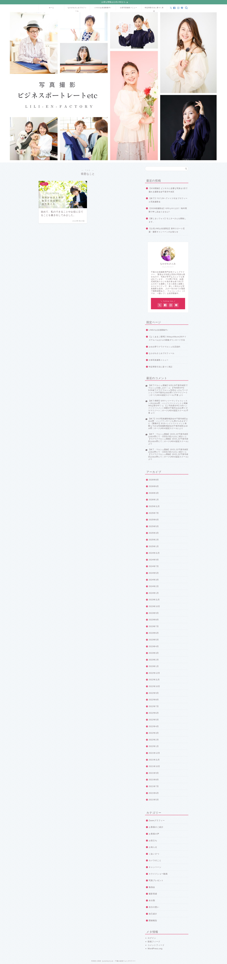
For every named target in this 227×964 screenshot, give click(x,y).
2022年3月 (154, 733)
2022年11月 (154, 679)
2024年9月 (154, 560)
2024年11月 (154, 553)
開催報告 (153, 920)
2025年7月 (154, 513)
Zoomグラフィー (157, 820)
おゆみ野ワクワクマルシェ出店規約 (164, 347)
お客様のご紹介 (156, 827)
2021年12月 (154, 753)
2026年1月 (154, 499)
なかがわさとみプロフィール (77, 9)
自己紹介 (153, 914)
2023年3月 (154, 653)
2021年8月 (154, 779)
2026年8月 (154, 480)
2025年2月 (154, 540)
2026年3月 (154, 493)
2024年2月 (154, 586)
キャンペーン (155, 867)
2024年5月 (154, 573)
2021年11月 (154, 760)
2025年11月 (154, 506)
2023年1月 (154, 666)
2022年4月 (154, 726)
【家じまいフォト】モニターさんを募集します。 (167, 220)
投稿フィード (154, 941)
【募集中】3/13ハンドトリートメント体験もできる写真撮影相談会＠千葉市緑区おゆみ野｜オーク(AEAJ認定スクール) (168, 425)
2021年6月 (154, 793)
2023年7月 (154, 626)
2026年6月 (154, 486)
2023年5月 (154, 640)
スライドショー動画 (158, 874)
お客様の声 (154, 834)
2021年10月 (154, 766)
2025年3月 (154, 533)
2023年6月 (154, 633)
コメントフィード (156, 945)
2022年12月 (154, 673)
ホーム (51, 8)
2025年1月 (154, 546)
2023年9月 (154, 613)
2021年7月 (154, 786)
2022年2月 (154, 740)
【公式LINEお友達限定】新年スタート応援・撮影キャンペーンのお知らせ (167, 230)
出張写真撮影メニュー (128, 8)
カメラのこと (155, 860)
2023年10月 (154, 606)
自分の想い (154, 907)
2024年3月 (154, 580)
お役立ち (153, 840)
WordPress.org (155, 948)
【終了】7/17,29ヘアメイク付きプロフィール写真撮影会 (168, 200)
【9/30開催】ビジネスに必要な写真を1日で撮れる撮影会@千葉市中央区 (168, 190)
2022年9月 (154, 693)
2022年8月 (154, 699)
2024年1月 (154, 593)
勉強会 (152, 887)
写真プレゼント (156, 880)
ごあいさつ (154, 854)
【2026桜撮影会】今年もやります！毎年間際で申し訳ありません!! (168, 210)
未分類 (152, 900)
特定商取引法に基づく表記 (154, 9)
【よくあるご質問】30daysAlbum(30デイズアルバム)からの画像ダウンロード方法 (167, 338)
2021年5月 (154, 800)
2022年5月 (154, 720)
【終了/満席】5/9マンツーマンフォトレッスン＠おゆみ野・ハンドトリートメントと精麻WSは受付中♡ (168, 403)
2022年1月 (154, 746)
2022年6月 (154, 713)
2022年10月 (154, 686)
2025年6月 (154, 519)
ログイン (152, 938)
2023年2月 (154, 660)
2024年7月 (154, 566)
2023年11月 (154, 599)
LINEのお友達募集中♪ (102, 8)
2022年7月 (154, 706)
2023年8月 (154, 620)
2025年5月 (154, 526)
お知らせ (153, 847)
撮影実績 (153, 894)
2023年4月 (154, 646)
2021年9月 (154, 773)
